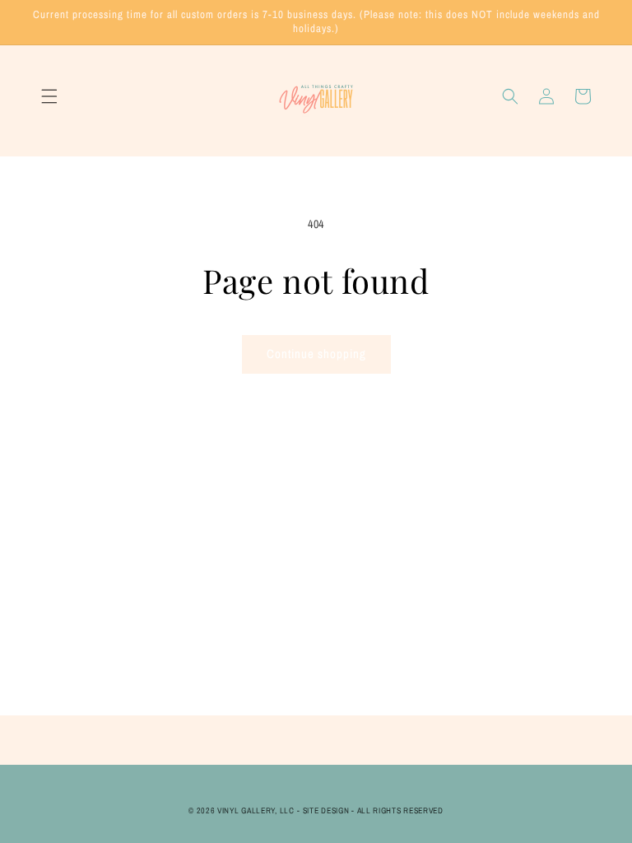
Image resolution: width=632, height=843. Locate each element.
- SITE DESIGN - (326, 810)
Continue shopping (316, 353)
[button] (49, 96)
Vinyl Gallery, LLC (256, 810)
